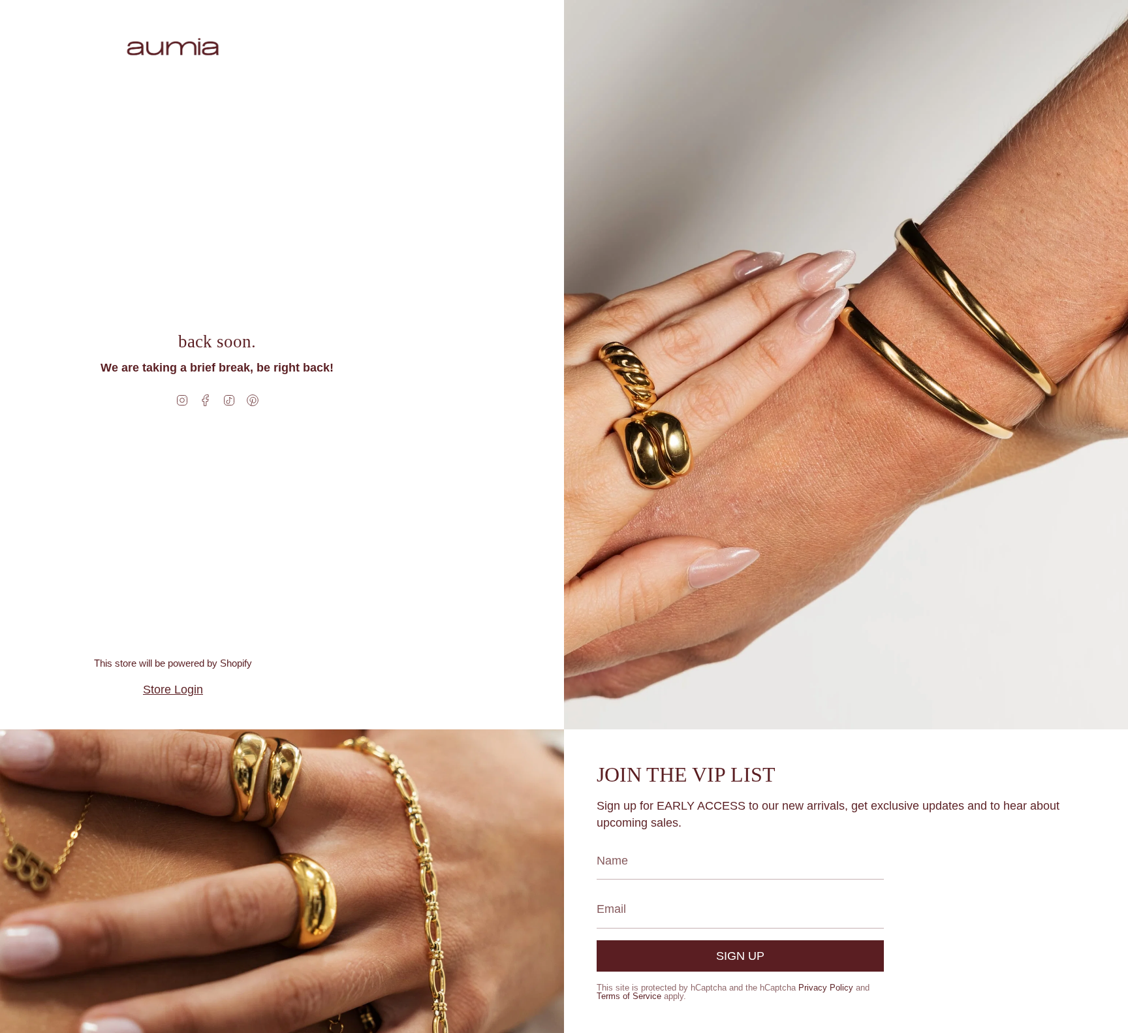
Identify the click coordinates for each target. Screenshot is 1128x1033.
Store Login (173, 689)
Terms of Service (629, 996)
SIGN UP (740, 955)
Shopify (236, 663)
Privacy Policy (825, 988)
